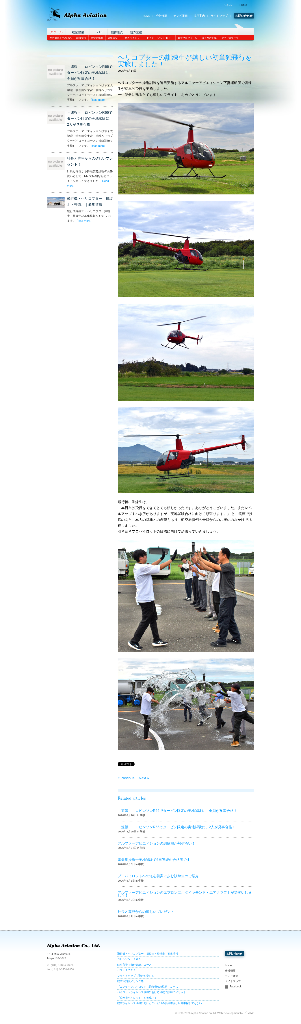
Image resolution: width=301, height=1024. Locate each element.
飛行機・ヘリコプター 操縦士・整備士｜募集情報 (147, 953)
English (227, 5)
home (228, 965)
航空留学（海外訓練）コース (134, 964)
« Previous (126, 778)
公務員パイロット (132, 38)
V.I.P (99, 32)
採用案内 (199, 15)
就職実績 (81, 38)
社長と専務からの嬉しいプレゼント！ (148, 912)
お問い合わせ (244, 15)
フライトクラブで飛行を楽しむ (135, 975)
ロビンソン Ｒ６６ (129, 959)
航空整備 (78, 32)
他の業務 (136, 32)
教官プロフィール (187, 38)
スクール (56, 32)
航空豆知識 (97, 38)
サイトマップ (219, 15)
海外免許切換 (209, 38)
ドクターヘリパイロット (160, 38)
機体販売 (117, 32)
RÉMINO (249, 1013)
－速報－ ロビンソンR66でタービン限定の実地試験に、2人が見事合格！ (90, 118)
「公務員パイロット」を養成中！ (137, 997)
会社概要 (161, 15)
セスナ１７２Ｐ (126, 970)
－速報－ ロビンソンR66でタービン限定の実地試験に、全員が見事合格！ (90, 72)
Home (146, 15)
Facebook (236, 986)
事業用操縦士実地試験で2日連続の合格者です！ (156, 860)
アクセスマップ (229, 38)
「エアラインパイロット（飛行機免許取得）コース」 (149, 986)
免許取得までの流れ (61, 38)
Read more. (98, 99)
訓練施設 (112, 38)
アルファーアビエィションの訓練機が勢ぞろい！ (156, 843)
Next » (144, 778)
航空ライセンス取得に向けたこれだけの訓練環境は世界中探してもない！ (160, 1003)
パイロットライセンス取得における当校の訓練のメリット (151, 992)
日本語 (243, 5)
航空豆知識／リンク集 (130, 981)
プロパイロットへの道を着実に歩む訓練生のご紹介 (158, 876)
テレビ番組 (180, 15)
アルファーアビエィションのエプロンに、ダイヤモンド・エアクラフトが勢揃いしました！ (185, 894)
